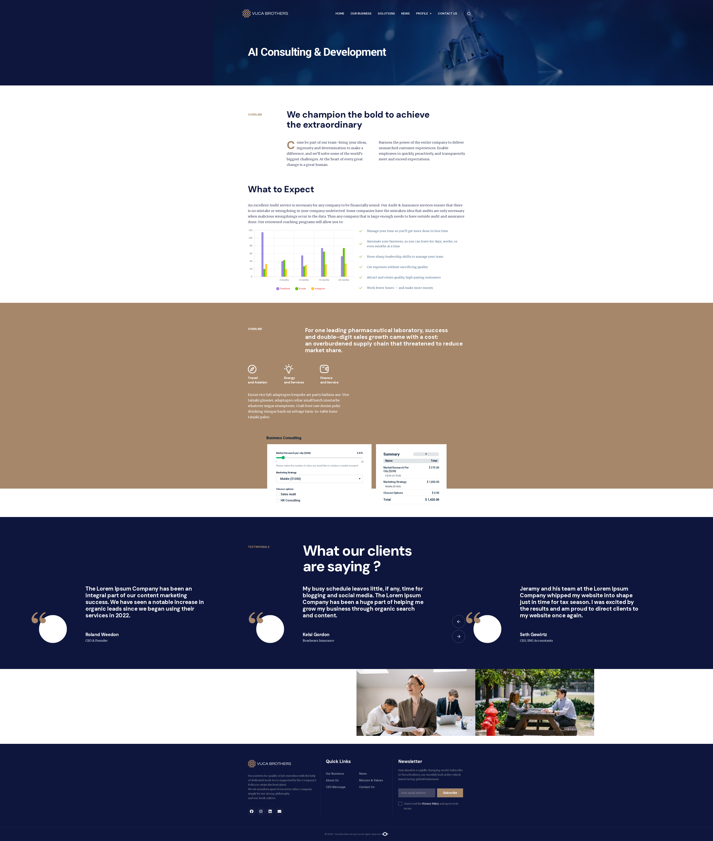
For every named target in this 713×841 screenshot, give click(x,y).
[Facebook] (251, 811)
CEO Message (336, 787)
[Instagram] (261, 811)
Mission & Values (371, 780)
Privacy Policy (430, 803)
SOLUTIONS (386, 13)
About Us (332, 780)
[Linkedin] (270, 811)
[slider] (283, 457)
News (363, 773)
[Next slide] (458, 636)
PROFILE (422, 13)
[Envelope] (279, 811)
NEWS (405, 13)
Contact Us (367, 787)
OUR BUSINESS (361, 13)
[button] (424, 13)
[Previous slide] (458, 621)
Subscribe (450, 793)
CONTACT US (447, 13)
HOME (340, 13)
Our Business (335, 773)
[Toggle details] (426, 454)
